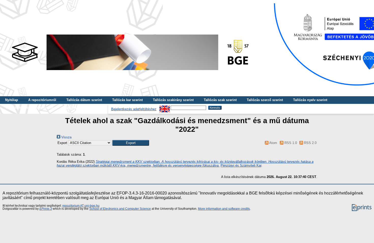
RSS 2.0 (310, 143)
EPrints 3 (45, 208)
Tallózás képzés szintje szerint (29, 107)
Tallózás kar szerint (127, 100)
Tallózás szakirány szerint (173, 100)
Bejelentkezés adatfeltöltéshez (133, 109)
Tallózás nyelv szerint (310, 100)
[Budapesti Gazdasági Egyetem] (130, 71)
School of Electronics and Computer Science (120, 208)
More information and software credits (224, 208)
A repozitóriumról (42, 100)
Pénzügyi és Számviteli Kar (241, 165)
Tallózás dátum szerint (84, 100)
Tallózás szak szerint (220, 100)
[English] (165, 107)
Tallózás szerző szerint (265, 100)
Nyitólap (11, 100)
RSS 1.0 (290, 143)
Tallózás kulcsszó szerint (83, 107)
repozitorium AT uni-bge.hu (80, 205)
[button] (130, 143)
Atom (272, 143)
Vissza (65, 137)
